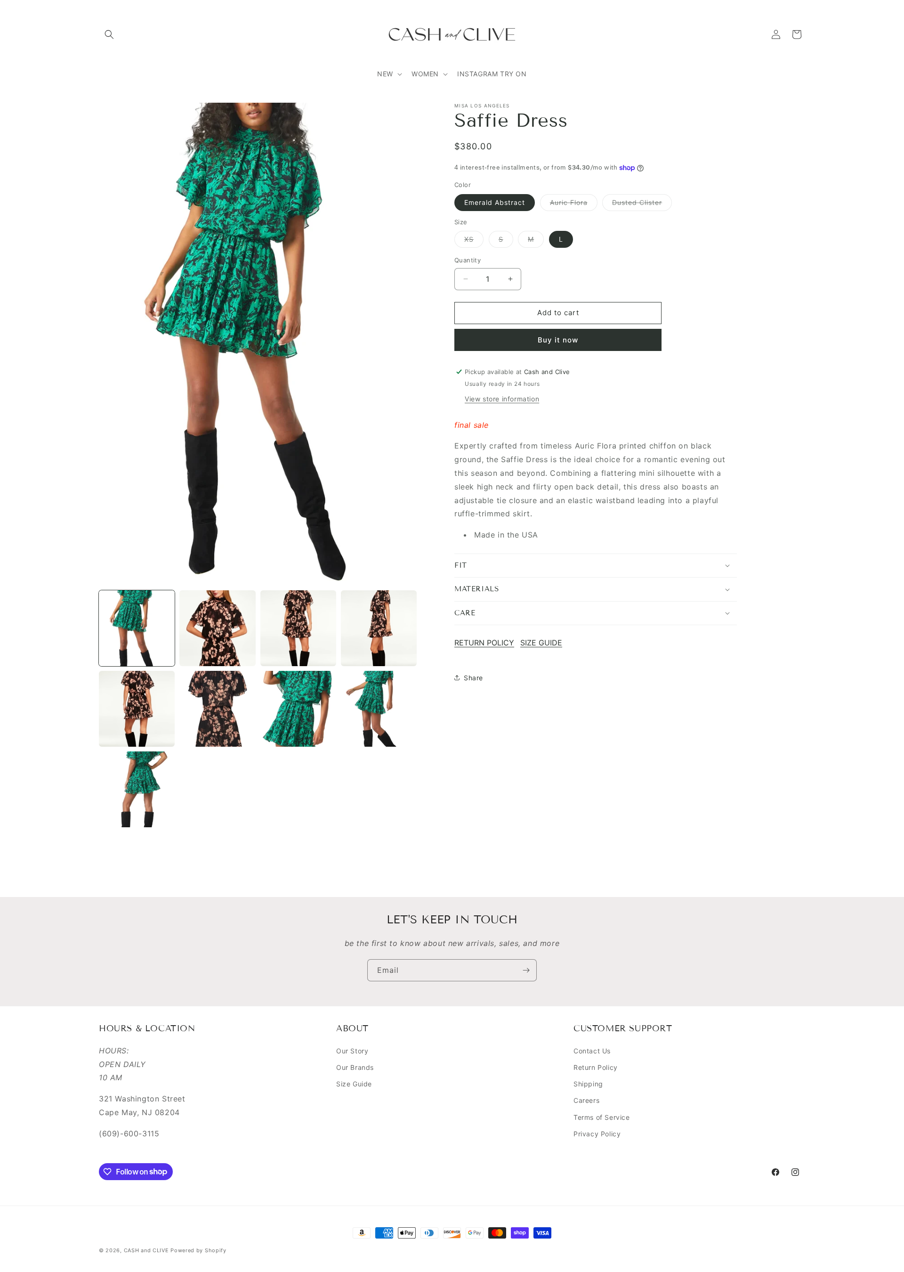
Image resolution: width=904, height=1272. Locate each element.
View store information (502, 398)
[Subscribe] (526, 970)
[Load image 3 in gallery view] (298, 628)
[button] (109, 34)
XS (474, 241)
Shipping (588, 1084)
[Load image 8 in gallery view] (379, 709)
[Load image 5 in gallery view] (137, 709)
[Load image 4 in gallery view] (379, 628)
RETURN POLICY (484, 642)
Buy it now (558, 339)
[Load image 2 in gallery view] (217, 628)
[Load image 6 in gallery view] (217, 709)
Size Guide (354, 1084)
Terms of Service (601, 1117)
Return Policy (595, 1067)
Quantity (467, 260)
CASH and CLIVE (147, 1250)
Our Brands (355, 1067)
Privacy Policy (597, 1134)
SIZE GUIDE (541, 642)
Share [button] (473, 678)
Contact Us (592, 1051)
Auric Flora (573, 204)
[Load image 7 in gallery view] (298, 709)
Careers (586, 1100)
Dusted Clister (642, 204)
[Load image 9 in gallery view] (137, 789)
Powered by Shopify (198, 1250)
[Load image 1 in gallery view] (137, 628)
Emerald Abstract (494, 202)
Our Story (352, 1051)
